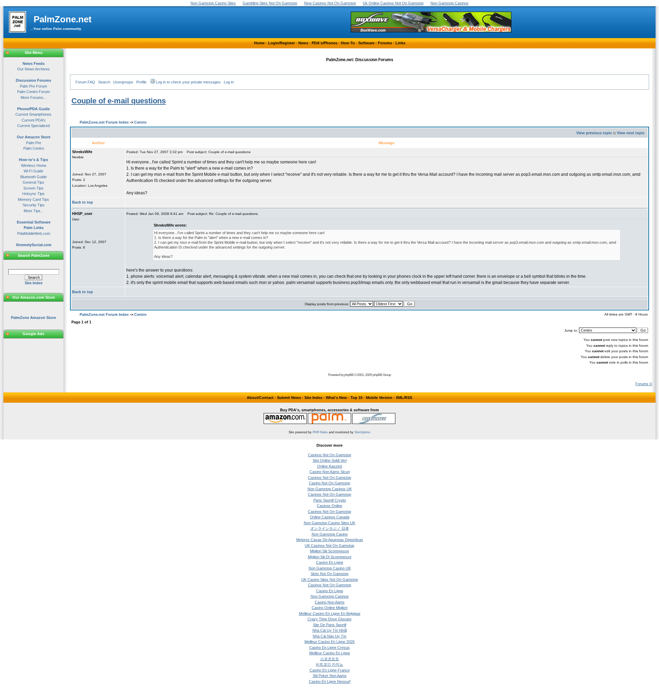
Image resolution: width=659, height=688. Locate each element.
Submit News (289, 397)
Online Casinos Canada (329, 517)
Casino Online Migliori (329, 608)
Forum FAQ (85, 82)
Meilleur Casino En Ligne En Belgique (329, 613)
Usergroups (123, 82)
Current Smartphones (33, 114)
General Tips (33, 182)
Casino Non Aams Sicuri (330, 472)
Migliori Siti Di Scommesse (329, 557)
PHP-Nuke (320, 432)
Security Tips (34, 205)
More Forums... (33, 97)
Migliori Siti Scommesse (329, 551)
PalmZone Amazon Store (33, 318)
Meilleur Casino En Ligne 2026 (329, 642)
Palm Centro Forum (33, 92)
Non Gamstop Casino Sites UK (329, 523)
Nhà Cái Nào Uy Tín (329, 636)
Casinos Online (329, 506)
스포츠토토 (329, 659)
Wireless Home (33, 165)
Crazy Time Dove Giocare (329, 619)
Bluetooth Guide (33, 177)
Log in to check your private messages (188, 82)
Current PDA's (34, 120)
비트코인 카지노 (329, 664)
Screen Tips (33, 188)
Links (400, 43)
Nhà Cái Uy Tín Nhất (329, 630)
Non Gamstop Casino (330, 534)
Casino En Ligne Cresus (329, 647)
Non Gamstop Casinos (330, 596)
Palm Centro (33, 148)
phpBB (349, 375)
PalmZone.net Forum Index (104, 122)
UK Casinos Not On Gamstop (329, 545)
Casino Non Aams (330, 602)
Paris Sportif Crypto (329, 500)
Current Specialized (33, 126)
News (303, 43)
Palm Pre (33, 143)
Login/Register (281, 43)
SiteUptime (362, 432)
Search (104, 82)
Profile (141, 82)
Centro (140, 122)
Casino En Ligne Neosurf (329, 681)
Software (366, 43)
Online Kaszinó (329, 466)
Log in (229, 82)
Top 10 (356, 397)
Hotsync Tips (33, 194)
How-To (348, 43)
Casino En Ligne (329, 562)
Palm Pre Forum (33, 86)
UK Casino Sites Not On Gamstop (329, 579)
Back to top (82, 202)
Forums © (643, 384)
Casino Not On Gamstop (329, 483)
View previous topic (594, 133)
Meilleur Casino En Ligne (329, 653)
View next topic (631, 133)
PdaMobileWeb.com (33, 233)
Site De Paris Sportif (329, 625)
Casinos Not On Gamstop (329, 455)
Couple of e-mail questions (118, 100)
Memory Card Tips (33, 199)
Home (259, 43)
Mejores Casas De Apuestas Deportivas (329, 540)
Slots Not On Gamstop (329, 574)
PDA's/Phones (324, 43)
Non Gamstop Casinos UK (330, 489)
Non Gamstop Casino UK (330, 568)
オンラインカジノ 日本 (329, 528)
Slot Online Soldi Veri (330, 460)
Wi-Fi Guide (33, 171)
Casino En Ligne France (330, 670)
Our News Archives (33, 69)
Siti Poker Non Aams (330, 676)
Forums (385, 43)
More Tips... (34, 211)
